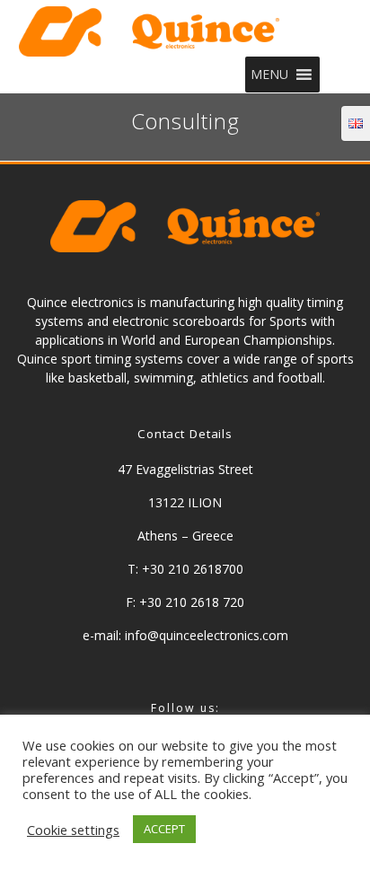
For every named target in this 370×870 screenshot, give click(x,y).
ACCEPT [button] (164, 829)
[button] (269, 74)
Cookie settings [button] (73, 830)
